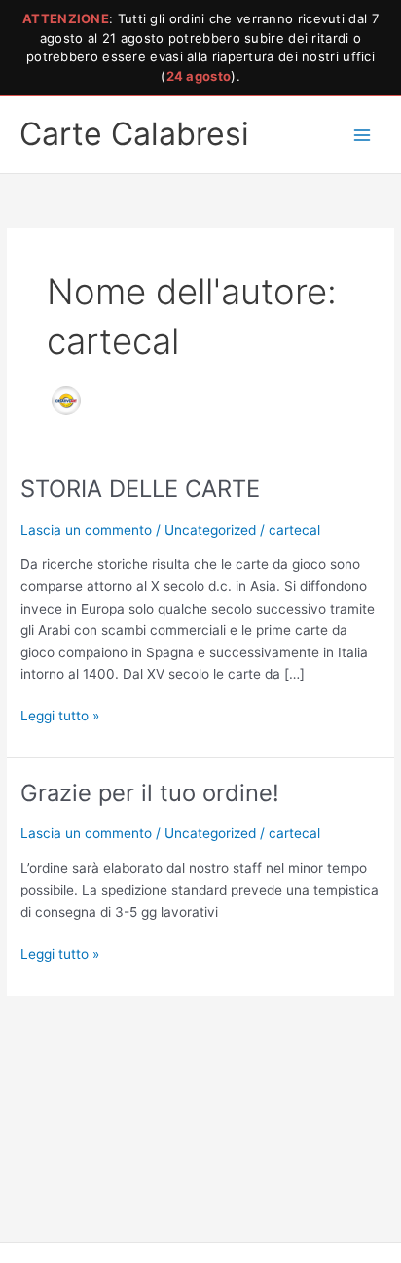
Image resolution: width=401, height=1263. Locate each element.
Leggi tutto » (59, 714)
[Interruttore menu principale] (363, 135)
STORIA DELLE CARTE (140, 488)
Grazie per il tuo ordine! (149, 793)
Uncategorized (210, 530)
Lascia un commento (86, 530)
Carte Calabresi (134, 134)
